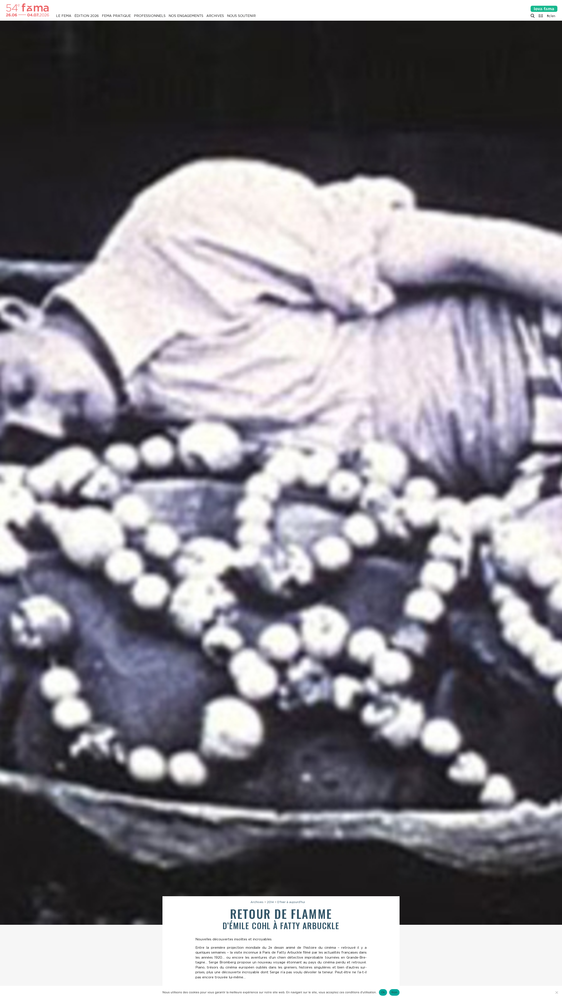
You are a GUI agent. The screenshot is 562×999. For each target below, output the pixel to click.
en (553, 16)
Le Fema (63, 16)
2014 (270, 902)
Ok (383, 992)
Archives (215, 16)
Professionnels (150, 16)
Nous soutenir (241, 16)
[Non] (556, 992)
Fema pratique (116, 16)
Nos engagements (186, 16)
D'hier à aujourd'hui (291, 902)
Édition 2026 (86, 16)
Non (394, 992)
